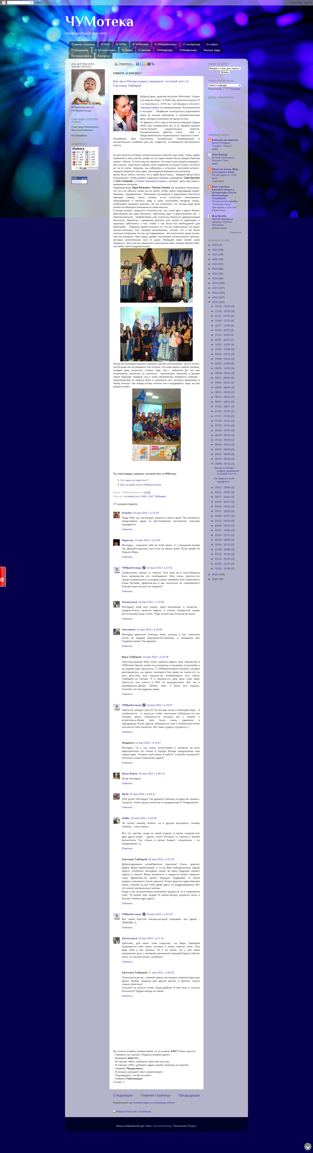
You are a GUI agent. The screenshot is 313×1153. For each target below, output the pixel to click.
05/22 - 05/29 (223, 454)
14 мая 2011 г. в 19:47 (159, 705)
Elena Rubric (130, 773)
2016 (215, 278)
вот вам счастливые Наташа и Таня (223, 159)
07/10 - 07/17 (223, 420)
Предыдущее (189, 1095)
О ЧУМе (121, 44)
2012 (215, 297)
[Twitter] (141, 64)
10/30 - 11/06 (223, 344)
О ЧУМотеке (140, 44)
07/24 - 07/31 (223, 411)
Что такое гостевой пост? (134, 480)
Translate (235, 89)
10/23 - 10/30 (223, 349)
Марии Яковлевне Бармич (151, 181)
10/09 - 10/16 (223, 359)
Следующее (123, 1095)
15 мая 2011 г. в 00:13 (151, 773)
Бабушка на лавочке (225, 140)
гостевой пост (132, 496)
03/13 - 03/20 (223, 521)
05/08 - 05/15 (223, 463)
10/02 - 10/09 (223, 363)
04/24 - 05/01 (223, 492)
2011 (215, 302)
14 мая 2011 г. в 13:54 (151, 602)
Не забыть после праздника (224, 480)
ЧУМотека (99, 21)
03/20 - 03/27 (223, 516)
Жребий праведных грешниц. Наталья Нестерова (222, 222)
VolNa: (126, 818)
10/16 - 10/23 (223, 354)
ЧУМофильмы (188, 50)
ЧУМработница (131, 567)
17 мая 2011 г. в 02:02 (161, 972)
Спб (150, 496)
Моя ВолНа (219, 216)
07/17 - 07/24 (223, 416)
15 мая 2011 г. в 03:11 (142, 794)
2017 (215, 273)
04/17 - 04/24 (223, 497)
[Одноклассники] (145, 64)
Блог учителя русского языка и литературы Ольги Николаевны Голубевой (224, 192)
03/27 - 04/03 (223, 511)
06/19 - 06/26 (223, 435)
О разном (144, 50)
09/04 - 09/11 (223, 382)
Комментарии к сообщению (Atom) (154, 1102)
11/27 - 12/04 (223, 325)
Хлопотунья (129, 602)
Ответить (127, 529)
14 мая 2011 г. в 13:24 (146, 513)
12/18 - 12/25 (223, 311)
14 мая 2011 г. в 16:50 (149, 629)
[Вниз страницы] (307, 1147)
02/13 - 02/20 (223, 540)
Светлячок (128, 629)
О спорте (212, 44)
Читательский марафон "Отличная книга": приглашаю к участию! (225, 204)
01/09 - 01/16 (223, 563)
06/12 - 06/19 (223, 440)
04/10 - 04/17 (223, 501)
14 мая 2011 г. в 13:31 (159, 567)
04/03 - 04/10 (223, 506)
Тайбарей (160, 496)
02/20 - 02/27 (223, 535)
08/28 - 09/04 (223, 387)
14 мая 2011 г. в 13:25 (147, 540)
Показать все (236, 232)
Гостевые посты (81, 55)
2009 (215, 579)
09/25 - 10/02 (223, 368)
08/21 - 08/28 (223, 392)
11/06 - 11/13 (222, 339)
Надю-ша (127, 540)
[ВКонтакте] (138, 64)
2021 (215, 254)
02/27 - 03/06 (223, 530)
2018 (215, 268)
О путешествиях (105, 50)
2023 (215, 245)
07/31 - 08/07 (223, 406)
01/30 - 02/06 (223, 549)
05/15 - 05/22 (223, 459)
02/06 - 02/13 (223, 544)
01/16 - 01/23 (223, 559)
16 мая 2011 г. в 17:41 (151, 938)
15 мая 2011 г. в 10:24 (144, 818)
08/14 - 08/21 (223, 397)
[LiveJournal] (153, 64)
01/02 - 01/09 (223, 568)
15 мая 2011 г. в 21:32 (161, 859)
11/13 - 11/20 (222, 335)
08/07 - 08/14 (223, 401)
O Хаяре (127, 50)
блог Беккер (220, 154)
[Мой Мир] (149, 64)
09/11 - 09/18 (223, 378)
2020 (215, 259)
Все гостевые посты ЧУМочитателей (140, 484)
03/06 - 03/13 (223, 525)
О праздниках (80, 50)
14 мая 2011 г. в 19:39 (155, 657)
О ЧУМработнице (166, 44)
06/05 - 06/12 (223, 444)
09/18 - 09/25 (223, 373)
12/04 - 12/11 (223, 320)
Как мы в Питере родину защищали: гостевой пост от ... (227, 471)
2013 (215, 292)
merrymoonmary (162, 1126)
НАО (144, 496)
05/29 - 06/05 (223, 449)
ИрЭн (125, 794)
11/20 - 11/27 (222, 330)
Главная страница (83, 44)
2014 (215, 288)
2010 (215, 574)
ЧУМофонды (165, 50)
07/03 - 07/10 (223, 425)
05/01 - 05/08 (223, 487)
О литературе (191, 44)
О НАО (105, 44)
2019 (215, 264)
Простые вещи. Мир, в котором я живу (225, 170)
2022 (215, 249)
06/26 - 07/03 (223, 430)
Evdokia (127, 513)
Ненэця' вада (211, 50)
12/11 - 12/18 (223, 316)
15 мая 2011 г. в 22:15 (159, 914)
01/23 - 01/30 (223, 554)
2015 (215, 283)
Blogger (192, 1126)
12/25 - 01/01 (223, 306)
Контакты (104, 55)
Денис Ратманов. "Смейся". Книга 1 (222, 144)
